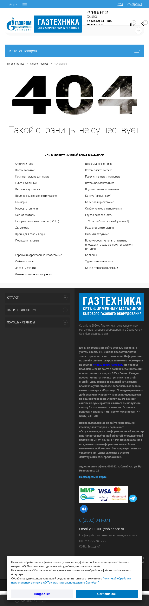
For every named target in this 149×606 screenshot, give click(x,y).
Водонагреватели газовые (102, 189)
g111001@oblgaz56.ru (106, 529)
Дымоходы (22, 227)
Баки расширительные (99, 202)
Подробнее (42, 594)
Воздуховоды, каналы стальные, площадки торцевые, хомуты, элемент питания (109, 244)
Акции (13, 4)
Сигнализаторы (25, 214)
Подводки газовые (27, 240)
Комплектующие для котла (32, 176)
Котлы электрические (98, 170)
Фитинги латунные (97, 234)
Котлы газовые (25, 170)
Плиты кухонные (26, 182)
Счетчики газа (24, 163)
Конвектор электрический (101, 267)
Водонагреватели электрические (36, 195)
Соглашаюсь (107, 594)
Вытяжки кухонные (27, 189)
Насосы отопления (27, 208)
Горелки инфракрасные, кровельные (38, 255)
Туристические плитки (99, 261)
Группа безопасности (98, 214)
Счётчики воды (24, 261)
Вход (120, 4)
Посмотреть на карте (93, 477)
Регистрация (134, 4)
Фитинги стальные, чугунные (33, 274)
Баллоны (91, 255)
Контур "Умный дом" (98, 195)
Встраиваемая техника (99, 182)
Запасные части (25, 267)
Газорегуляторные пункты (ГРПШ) (37, 221)
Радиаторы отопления (99, 227)
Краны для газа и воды (30, 234)
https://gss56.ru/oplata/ (108, 364)
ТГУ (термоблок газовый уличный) (107, 221)
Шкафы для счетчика (98, 163)
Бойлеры (21, 202)
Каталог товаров (23, 51)
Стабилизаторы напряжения (103, 208)
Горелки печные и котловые (102, 176)
